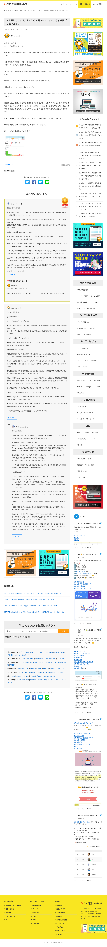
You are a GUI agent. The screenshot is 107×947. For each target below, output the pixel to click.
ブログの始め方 (25, 652)
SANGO (33, 669)
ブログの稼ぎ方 (25, 662)
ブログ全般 (23, 29)
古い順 (27, 637)
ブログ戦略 (61, 659)
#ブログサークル (79, 655)
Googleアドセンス (38, 662)
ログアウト (34, 920)
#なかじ (76, 540)
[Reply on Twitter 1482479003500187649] (75, 548)
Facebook (45, 676)
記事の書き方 (39, 659)
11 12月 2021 (82, 557)
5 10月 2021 (81, 818)
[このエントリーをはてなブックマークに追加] (40, 184)
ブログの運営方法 (28, 659)
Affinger (46, 669)
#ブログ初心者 (79, 582)
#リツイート (78, 748)
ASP (16, 655)
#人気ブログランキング (82, 653)
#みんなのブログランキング (83, 662)
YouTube (26, 676)
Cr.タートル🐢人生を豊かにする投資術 (89, 631)
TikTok (52, 676)
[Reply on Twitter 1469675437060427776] (75, 623)
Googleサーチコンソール (54, 672)
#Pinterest (78, 660)
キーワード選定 (37, 652)
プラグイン (60, 669)
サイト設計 (94, 302)
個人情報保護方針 (62, 920)
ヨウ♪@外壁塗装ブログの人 (87, 815)
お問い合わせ (60, 912)
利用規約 (59, 916)
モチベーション (53, 680)
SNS (13, 676)
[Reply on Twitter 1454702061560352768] (75, 713)
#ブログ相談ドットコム (82, 536)
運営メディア (60, 909)
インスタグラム (35, 676)
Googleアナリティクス (36, 672)
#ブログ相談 (78, 742)
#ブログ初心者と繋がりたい (83, 584)
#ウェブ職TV (80, 571)
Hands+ (59, 934)
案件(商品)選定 (59, 652)
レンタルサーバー (25, 655)
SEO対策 (49, 659)
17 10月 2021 (95, 719)
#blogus (77, 666)
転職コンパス (60, 930)
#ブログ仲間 (78, 668)
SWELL (39, 669)
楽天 (78, 367)
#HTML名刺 (78, 658)
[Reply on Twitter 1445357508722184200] (75, 880)
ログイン (34, 916)
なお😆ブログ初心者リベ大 (87, 554)
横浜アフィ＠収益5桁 (85, 523)
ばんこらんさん (16, 36)
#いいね (76, 746)
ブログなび (59, 927)
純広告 (12, 665)
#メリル (76, 538)
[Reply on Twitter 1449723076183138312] (75, 809)
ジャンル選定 (48, 652)
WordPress (21, 669)
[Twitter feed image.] (88, 543)
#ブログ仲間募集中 (80, 586)
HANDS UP (60, 923)
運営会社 (59, 905)
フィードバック (82, 477)
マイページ (34, 909)
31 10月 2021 (82, 635)
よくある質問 (35, 923)
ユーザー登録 (35, 912)
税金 (27, 680)
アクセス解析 (23, 672)
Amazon (60, 662)
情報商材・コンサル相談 (38, 680)
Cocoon (52, 669)
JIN (28, 669)
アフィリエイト (51, 662)
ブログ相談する (36, 905)
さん (16, 285)
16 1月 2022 (97, 523)
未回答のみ (19, 637)
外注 (54, 659)
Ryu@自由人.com (84, 719)
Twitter (18, 676)
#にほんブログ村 (79, 651)
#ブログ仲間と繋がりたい (82, 588)
